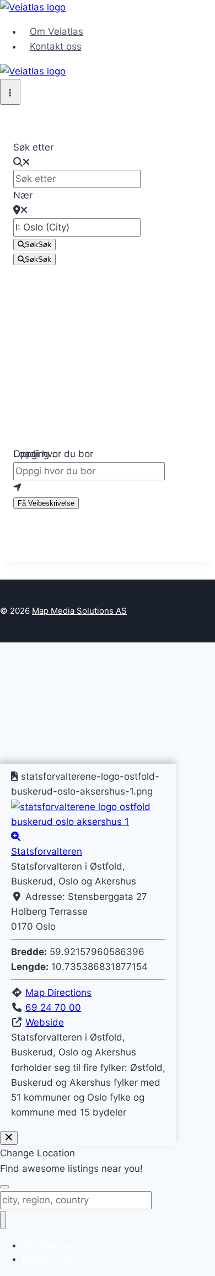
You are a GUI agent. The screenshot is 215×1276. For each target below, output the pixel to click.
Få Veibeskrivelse (46, 503)
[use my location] (107, 487)
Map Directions (58, 992)
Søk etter (33, 147)
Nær (23, 195)
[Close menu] (3, 1220)
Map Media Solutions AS (79, 610)
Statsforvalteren (46, 851)
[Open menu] (10, 92)
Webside (44, 1022)
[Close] (9, 1138)
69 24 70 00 (53, 1007)
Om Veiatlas (56, 31)
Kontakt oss (56, 46)
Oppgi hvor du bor (53, 453)
